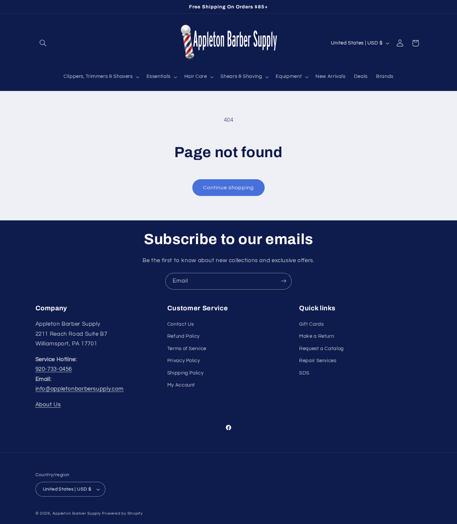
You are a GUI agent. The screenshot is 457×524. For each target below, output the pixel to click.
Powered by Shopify (122, 513)
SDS (304, 373)
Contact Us (180, 324)
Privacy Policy (183, 360)
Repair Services (317, 360)
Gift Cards (311, 324)
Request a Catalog (321, 348)
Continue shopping (228, 187)
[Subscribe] (283, 281)
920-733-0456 (53, 369)
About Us (48, 405)
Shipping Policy (185, 373)
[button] (43, 43)
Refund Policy (183, 336)
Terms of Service (186, 348)
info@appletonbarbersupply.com (79, 389)
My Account (181, 385)
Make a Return (316, 336)
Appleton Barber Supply (77, 513)
